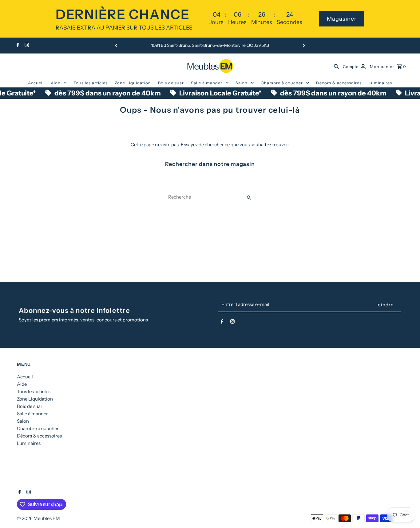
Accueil (36, 82)
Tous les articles (90, 82)
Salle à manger (206, 82)
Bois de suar (171, 82)
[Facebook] (17, 45)
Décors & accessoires (339, 82)
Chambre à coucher (282, 82)
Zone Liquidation (133, 82)
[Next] (303, 45)
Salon (242, 82)
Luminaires (380, 82)
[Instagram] (26, 45)
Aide (55, 82)
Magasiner (342, 18)
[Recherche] (336, 66)
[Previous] (116, 45)
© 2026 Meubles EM (38, 518)
